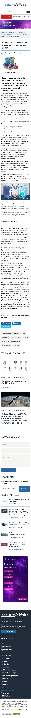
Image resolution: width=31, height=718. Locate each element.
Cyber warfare (6, 650)
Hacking (23, 333)
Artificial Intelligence (9, 670)
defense (16, 333)
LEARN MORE (9, 632)
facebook (7, 323)
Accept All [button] (16, 714)
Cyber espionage (8, 131)
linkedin (17, 323)
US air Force (16, 345)
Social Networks (6, 34)
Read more (6, 387)
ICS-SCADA (5, 696)
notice (17, 137)
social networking (15, 341)
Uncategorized (13, 549)
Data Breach (6, 655)
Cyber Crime (6, 647)
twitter (7, 326)
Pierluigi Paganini (8, 53)
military (12, 337)
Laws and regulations (9, 676)
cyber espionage (6, 333)
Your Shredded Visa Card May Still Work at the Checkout (19, 524)
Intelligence (12, 32)
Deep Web (5, 658)
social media (5, 341)
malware (16, 169)
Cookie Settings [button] (7, 714)
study (15, 95)
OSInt (5, 129)
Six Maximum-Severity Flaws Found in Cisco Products (19, 534)
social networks (13, 150)
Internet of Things (8, 673)
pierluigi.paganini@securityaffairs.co (13, 627)
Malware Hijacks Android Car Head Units (13, 382)
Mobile (4, 681)
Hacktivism (5, 664)
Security (20, 32)
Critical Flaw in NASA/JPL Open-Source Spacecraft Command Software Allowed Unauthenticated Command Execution (14, 418)
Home (3, 32)
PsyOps (26, 337)
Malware (4, 679)
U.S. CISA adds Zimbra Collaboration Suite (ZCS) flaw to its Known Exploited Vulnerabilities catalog (18, 512)
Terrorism (5, 693)
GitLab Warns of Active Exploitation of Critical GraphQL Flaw (17, 544)
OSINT (18, 337)
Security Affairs (6, 315)
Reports (4, 684)
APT (2, 653)
